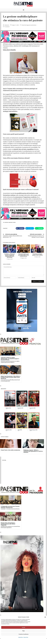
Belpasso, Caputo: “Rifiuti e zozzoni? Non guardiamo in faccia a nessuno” (33, 451)
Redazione (7, 25)
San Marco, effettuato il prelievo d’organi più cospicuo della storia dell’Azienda (9, 255)
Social (4, 460)
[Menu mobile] (23, 9)
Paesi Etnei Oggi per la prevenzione (29, 25)
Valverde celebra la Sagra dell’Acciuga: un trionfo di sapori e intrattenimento (10, 359)
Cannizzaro (10, 222)
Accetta (23, 627)
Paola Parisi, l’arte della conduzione (10, 450)
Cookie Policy (20, 637)
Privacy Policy (25, 637)
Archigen (6, 222)
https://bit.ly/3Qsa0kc (9, 50)
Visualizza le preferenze (23, 634)
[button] (45, 617)
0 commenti (7, 26)
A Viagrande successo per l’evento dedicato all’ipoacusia (10, 507)
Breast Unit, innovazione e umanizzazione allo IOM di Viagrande (8, 524)
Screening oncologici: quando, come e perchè (37, 254)
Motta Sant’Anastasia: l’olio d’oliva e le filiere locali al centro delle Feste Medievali (10, 377)
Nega (23, 630)
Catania (14, 222)
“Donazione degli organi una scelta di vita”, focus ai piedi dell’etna (23, 255)
